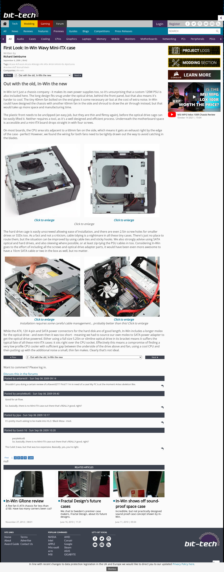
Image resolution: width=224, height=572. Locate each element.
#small (20, 67)
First (7, 458)
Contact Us (26, 544)
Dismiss (112, 569)
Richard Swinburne (15, 56)
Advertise (25, 540)
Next (76, 75)
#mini (52, 64)
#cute (28, 64)
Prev (8, 75)
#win (26, 67)
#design (35, 64)
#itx (46, 64)
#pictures (70, 64)
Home (7, 537)
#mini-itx (59, 64)
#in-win (20, 70)
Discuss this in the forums (21, 374)
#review (8, 67)
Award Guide (11, 544)
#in (42, 64)
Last (31, 458)
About (7, 540)
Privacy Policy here (183, 564)
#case (12, 64)
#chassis (20, 64)
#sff (14, 67)
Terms (23, 537)
